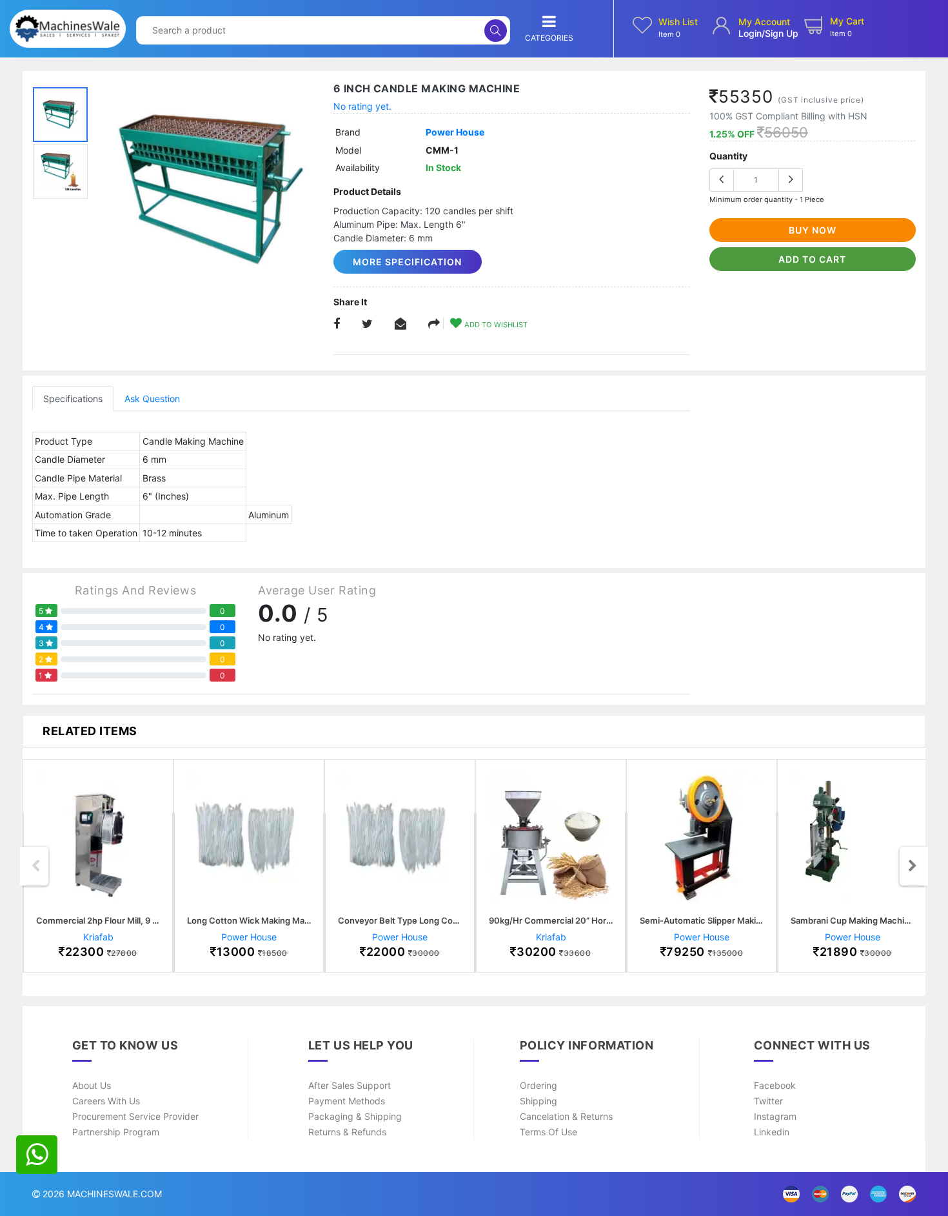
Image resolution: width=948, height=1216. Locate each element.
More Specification (407, 261)
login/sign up (768, 33)
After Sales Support (349, 1085)
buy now (812, 230)
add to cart (812, 259)
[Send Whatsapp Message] (36, 1154)
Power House (455, 132)
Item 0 (669, 34)
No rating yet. (362, 106)
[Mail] (434, 324)
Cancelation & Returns (566, 1116)
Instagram (775, 1116)
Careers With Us (106, 1100)
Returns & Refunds (347, 1131)
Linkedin (771, 1131)
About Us (91, 1085)
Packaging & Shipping (355, 1116)
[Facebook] (336, 324)
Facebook (775, 1085)
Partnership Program (115, 1131)
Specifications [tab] (73, 398)
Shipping (538, 1100)
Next (912, 866)
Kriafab (98, 936)
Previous (35, 866)
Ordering (538, 1085)
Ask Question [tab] (152, 398)
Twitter (768, 1100)
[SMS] (400, 324)
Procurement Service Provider (135, 1116)
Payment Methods (346, 1100)
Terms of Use (548, 1131)
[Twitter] (367, 324)
